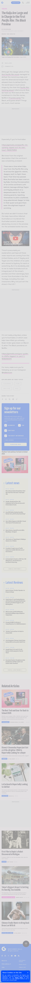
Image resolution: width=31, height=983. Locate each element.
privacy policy (19, 977)
